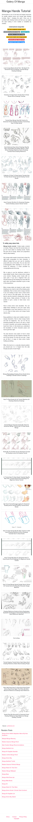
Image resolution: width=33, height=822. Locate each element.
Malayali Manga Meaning (8, 738)
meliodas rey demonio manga (12, 32)
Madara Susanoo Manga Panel (10, 742)
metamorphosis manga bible (16, 27)
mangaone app (25, 32)
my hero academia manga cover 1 (16, 29)
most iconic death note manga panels (16, 37)
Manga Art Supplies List (8, 793)
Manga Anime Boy (7, 758)
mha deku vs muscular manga (16, 34)
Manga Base (5, 774)
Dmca (7, 817)
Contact (14, 817)
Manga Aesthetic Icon (8, 748)
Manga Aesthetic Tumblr (8, 761)
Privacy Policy (23, 817)
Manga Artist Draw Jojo (8, 777)
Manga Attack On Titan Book (9, 787)
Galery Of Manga (16, 1)
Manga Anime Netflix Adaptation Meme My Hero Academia (15, 734)
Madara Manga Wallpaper (9, 771)
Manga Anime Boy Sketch (9, 797)
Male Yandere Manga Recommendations (13, 745)
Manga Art (5, 784)
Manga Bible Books (7, 780)
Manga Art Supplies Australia (10, 751)
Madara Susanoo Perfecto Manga (11, 764)
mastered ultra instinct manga (16, 42)
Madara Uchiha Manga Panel (10, 755)
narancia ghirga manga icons (16, 39)
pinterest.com (11, 726)
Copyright (16, 818)
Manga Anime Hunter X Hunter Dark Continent (14, 790)
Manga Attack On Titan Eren (9, 767)
